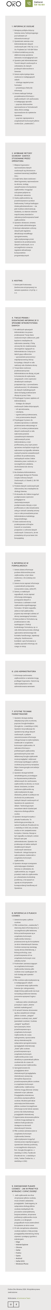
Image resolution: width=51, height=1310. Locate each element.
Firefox (18, 1253)
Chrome (19, 1247)
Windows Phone (22, 1264)
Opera (18, 1256)
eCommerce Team (23, 1298)
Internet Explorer (22, 1245)
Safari (18, 1250)
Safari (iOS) (20, 1261)
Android (19, 1258)
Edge (18, 1242)
